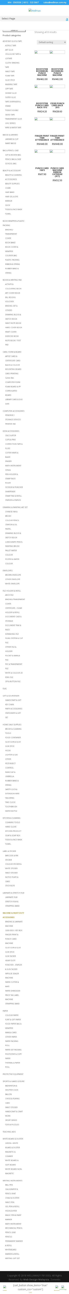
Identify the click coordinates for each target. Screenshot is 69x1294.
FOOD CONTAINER (13, 737)
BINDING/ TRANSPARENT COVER (11, 234)
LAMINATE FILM (11, 897)
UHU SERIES (10, 123)
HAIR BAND (9, 192)
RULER (8, 483)
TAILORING (9, 798)
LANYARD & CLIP (11, 139)
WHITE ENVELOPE (12, 583)
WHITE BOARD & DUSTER (13, 1139)
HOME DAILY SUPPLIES (12, 724)
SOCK (7, 205)
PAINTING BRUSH (12, 546)
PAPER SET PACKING (13, 1050)
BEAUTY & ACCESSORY (12, 170)
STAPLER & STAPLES (13, 500)
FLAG (5, 688)
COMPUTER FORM (12, 382)
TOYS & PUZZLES (12, 1124)
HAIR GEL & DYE (11, 196)
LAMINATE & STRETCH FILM (13, 893)
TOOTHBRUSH (11, 806)
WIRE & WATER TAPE (13, 127)
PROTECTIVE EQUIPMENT (13, 1074)
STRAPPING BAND (12, 1004)
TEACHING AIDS (9, 1132)
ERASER (8, 461)
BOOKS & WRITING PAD (12, 280)
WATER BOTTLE (11, 811)
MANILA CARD (11, 1032)
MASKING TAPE (11, 84)
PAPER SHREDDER (12, 991)
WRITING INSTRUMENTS (12, 1180)
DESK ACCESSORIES (11, 431)
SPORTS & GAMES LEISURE (13, 1081)
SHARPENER (10, 491)
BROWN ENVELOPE (13, 575)
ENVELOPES (7, 570)
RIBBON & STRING (12, 264)
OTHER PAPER (11, 1037)
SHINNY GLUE (11, 93)
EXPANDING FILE (12, 634)
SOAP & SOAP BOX (12, 835)
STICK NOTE (10, 885)
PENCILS (8, 1237)
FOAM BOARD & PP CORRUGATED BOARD (13, 390)
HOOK (8, 750)
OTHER (8, 759)
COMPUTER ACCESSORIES (13, 411)
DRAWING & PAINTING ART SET (15, 507)
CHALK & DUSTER (12, 1198)
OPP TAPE (9, 89)
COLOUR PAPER (11, 1015)
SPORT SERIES (11, 1120)
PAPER (5, 1011)
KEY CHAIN (9, 704)
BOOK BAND (10, 242)
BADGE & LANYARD (10, 135)
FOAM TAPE (9, 76)
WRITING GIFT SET (12, 1258)
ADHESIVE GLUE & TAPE (12, 41)
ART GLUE (9, 50)
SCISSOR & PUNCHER (14, 487)
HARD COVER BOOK (13, 327)
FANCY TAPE (10, 71)
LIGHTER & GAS (11, 755)
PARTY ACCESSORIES (13, 709)
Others (8, 470)
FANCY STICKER (11, 873)
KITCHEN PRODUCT (13, 831)
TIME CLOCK (10, 802)
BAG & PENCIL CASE (11, 150)
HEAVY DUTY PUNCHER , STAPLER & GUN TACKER (13, 964)
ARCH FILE (9, 595)
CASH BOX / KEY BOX (13, 930)
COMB (7, 188)
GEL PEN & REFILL (12, 1206)
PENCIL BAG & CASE (13, 159)
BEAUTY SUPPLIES (12, 183)
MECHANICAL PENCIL (13, 1228)
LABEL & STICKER (9, 851)
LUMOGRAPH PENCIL (14, 542)
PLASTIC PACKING (12, 260)
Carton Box (9, 378)
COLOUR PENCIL (12, 520)
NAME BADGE (10, 143)
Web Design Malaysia (36, 1279)
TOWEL (8, 214)
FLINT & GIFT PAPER (13, 1019)
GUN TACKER (10, 956)
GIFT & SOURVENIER (11, 696)
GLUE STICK (10, 80)
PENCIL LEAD (10, 1232)
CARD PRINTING (11, 373)
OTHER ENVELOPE (12, 579)
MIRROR (8, 201)
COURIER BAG (11, 255)
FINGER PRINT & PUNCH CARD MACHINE (11, 938)
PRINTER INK (10, 424)
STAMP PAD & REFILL (13, 496)
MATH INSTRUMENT (13, 465)
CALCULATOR (10, 435)
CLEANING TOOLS (12, 822)
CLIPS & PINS (10, 439)
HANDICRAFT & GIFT (13, 700)
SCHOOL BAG (10, 163)
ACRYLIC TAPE (10, 45)
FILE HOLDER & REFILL (12, 591)
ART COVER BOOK (12, 293)
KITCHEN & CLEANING (11, 818)
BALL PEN (9, 1185)
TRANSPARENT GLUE (13, 119)
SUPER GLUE (10, 97)
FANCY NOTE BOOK (13, 323)
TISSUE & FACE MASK (13, 209)
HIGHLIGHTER (11, 1211)
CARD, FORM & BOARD (12, 352)
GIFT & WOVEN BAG (13, 155)
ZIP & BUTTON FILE (12, 681)
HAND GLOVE (10, 827)
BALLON (8, 1094)
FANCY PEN (9, 1202)
